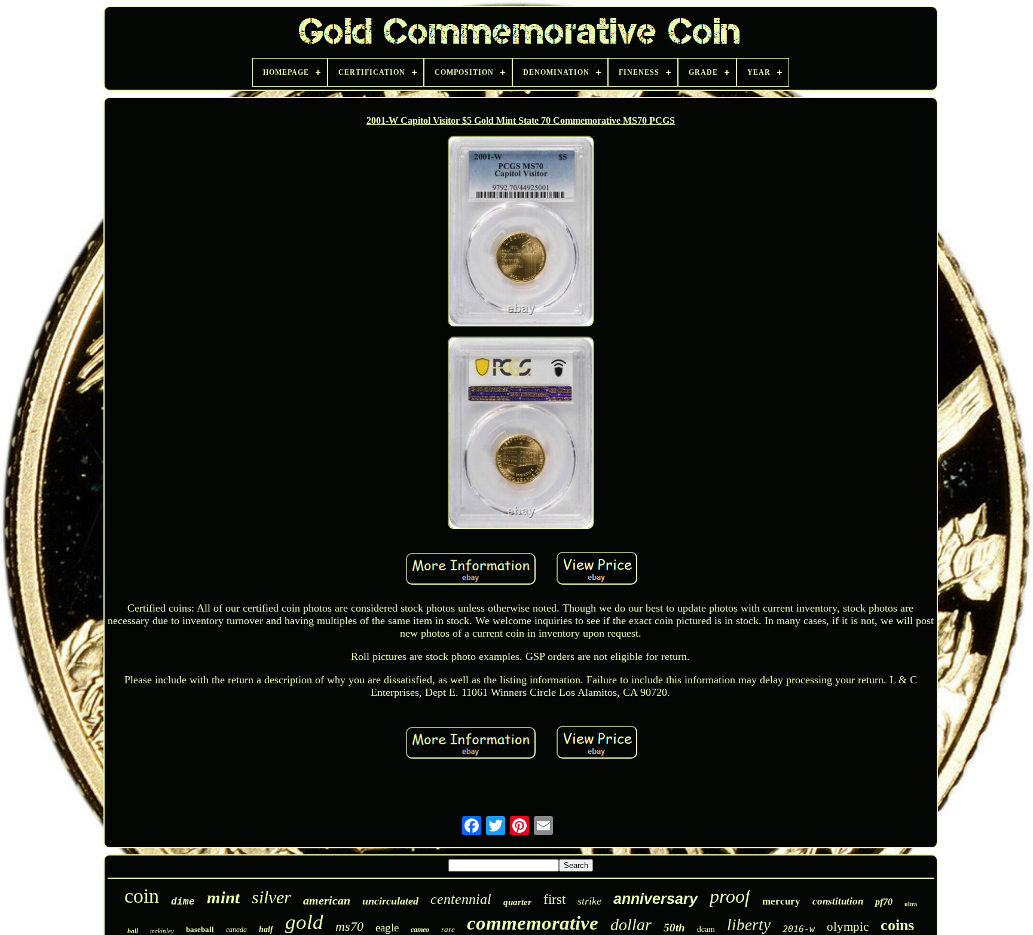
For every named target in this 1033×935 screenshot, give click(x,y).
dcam (706, 928)
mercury (781, 901)
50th (674, 927)
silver (271, 897)
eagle (387, 927)
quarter (517, 902)
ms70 (349, 926)
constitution (837, 901)
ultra (910, 904)
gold (304, 922)
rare (448, 929)
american (326, 900)
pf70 (884, 902)
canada (236, 929)
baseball (200, 929)
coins (897, 925)
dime (183, 902)
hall (132, 930)
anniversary (655, 898)
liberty (749, 925)
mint (223, 897)
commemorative (532, 923)
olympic (848, 926)
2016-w (799, 929)
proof (730, 896)
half (266, 929)
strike (589, 901)
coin (141, 896)
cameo (420, 929)
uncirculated (390, 901)
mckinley (162, 930)
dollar (631, 924)
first (554, 899)
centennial (460, 899)
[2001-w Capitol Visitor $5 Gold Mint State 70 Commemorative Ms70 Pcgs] (520, 232)
